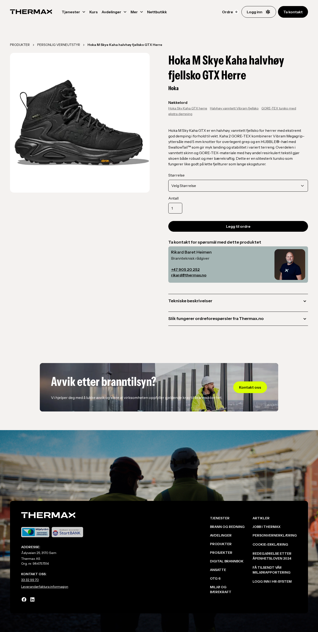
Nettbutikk (157, 12)
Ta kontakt (293, 12)
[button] (74, 12)
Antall (173, 198)
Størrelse (176, 175)
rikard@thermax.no (188, 275)
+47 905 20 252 (185, 269)
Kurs (93, 12)
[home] (31, 11)
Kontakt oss (250, 387)
